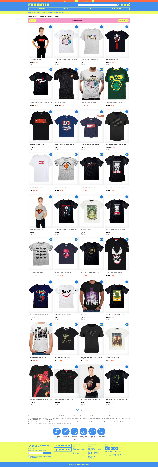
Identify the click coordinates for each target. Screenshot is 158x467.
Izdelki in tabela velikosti (78, 449)
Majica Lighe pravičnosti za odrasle (38, 357)
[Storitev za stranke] (125, 5)
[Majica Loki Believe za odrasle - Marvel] (117, 296)
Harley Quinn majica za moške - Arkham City (65, 229)
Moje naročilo (76, 448)
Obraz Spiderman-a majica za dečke (63, 272)
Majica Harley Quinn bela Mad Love (89, 102)
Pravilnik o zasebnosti (93, 452)
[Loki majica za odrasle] (66, 168)
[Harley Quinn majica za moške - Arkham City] (66, 211)
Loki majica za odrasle (60, 187)
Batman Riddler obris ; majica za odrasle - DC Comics (116, 400)
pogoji (31, 457)
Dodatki (91, 8)
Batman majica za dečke (35, 59)
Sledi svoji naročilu (63, 449)
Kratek (33, 20)
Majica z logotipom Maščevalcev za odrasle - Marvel (116, 145)
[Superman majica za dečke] (41, 211)
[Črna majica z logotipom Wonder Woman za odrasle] (91, 338)
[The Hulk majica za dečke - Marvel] (117, 83)
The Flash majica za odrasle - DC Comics (90, 399)
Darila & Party (116, 8)
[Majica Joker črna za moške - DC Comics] (117, 211)
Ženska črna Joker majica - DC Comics (115, 187)
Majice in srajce (44, 12)
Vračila (74, 452)
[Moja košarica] (128, 5)
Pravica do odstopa (93, 454)
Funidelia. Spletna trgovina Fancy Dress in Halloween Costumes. (39, 5)
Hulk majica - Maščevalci (86, 229)
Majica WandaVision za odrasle (88, 187)
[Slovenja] (106, 448)
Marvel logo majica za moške (37, 144)
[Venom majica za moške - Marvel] (117, 253)
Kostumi (65, 8)
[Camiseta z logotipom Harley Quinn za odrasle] (41, 83)
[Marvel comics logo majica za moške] (66, 381)
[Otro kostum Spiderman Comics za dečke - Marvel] (41, 296)
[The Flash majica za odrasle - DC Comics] (91, 381)
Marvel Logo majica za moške (37, 187)
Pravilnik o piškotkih (93, 453)
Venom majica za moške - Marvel (114, 272)
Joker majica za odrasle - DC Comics (63, 314)
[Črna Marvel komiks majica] (66, 83)
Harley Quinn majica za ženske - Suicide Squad (66, 59)
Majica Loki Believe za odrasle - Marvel (115, 314)
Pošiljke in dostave (77, 450)
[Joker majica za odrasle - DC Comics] (66, 296)
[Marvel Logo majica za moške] (41, 168)
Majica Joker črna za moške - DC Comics (115, 229)
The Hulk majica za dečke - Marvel (114, 102)
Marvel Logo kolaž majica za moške (89, 59)
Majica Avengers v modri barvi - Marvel (64, 144)
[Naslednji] (82, 410)
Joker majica (84, 314)
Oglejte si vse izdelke (125, 410)
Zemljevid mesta (92, 456)
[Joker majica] (91, 296)
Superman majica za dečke (36, 229)
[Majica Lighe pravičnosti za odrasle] (41, 338)
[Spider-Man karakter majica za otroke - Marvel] (41, 381)
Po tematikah (41, 8)
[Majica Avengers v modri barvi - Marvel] (66, 126)
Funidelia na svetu (92, 448)
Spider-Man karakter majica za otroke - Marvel (41, 399)
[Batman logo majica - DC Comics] (41, 253)
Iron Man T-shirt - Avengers (112, 357)
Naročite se (47, 453)
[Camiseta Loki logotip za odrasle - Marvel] (91, 253)
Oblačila (38, 12)
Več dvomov (76, 453)
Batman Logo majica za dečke (62, 357)
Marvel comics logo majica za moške (64, 399)
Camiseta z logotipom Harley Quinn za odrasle (41, 102)
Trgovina (34, 12)
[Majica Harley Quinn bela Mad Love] (91, 83)
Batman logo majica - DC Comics (37, 272)
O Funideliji (91, 458)
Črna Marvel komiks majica (61, 102)
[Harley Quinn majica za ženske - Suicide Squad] (66, 41)
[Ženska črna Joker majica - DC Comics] (117, 168)
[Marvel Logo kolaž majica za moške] (91, 41)
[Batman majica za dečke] (41, 41)
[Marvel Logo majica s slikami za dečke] (91, 126)
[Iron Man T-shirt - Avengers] (117, 338)
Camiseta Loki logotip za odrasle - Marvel (90, 272)
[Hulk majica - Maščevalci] (91, 211)
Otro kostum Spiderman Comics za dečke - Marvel (40, 315)
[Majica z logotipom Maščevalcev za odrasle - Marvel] (117, 126)
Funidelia (30, 12)
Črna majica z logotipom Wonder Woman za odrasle (91, 358)
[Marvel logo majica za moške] (41, 126)
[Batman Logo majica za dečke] (66, 338)
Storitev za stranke (64, 445)
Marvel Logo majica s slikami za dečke (90, 144)
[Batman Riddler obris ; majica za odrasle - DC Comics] (117, 381)
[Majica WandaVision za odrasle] (91, 168)
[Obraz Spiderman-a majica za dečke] (66, 253)
